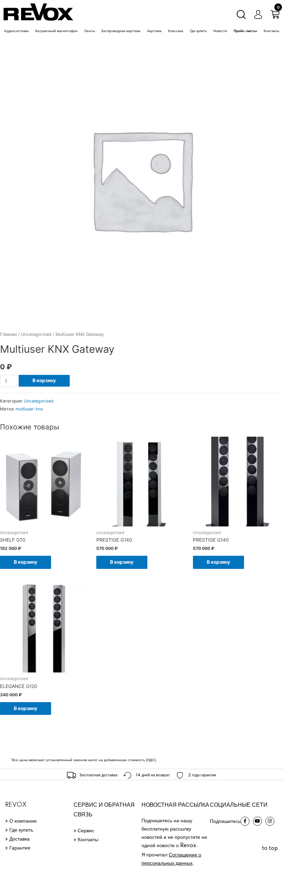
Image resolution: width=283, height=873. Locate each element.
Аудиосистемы (16, 31)
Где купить (198, 31)
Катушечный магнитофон (56, 31)
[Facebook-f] (245, 821)
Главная (8, 334)
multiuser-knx (29, 408)
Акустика (154, 31)
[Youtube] (257, 821)
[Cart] (275, 14)
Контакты (271, 31)
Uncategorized (36, 334)
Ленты (89, 31)
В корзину (44, 380)
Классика (175, 31)
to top (270, 848)
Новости (220, 31)
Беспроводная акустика (120, 31)
